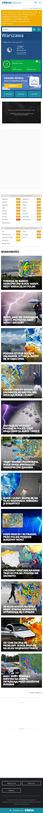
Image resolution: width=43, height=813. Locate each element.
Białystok (5, 199)
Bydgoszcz (26, 199)
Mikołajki (25, 234)
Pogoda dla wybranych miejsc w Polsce (21, 228)
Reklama (11, 790)
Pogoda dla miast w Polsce (21, 196)
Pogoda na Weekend (34, 94)
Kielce (24, 205)
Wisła (24, 237)
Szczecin (4, 216)
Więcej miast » (6, 223)
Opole (24, 211)
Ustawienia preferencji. (8, 802)
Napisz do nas (11, 783)
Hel (3, 231)
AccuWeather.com (36, 8)
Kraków (4, 202)
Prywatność (18, 802)
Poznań (4, 214)
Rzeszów (25, 214)
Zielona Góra (26, 219)
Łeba (24, 231)
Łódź (3, 208)
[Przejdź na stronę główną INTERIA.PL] (6, 2)
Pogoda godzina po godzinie (8, 94)
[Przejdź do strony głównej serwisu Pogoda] (16, 2)
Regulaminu (32, 800)
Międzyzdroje (6, 234)
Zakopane (5, 240)
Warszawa (26, 216)
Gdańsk (25, 202)
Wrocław (4, 219)
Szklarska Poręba (7, 237)
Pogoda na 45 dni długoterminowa (21, 94)
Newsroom (31, 783)
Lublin (24, 208)
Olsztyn (4, 211)
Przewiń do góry (34, 693)
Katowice (5, 205)
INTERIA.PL (32, 802)
